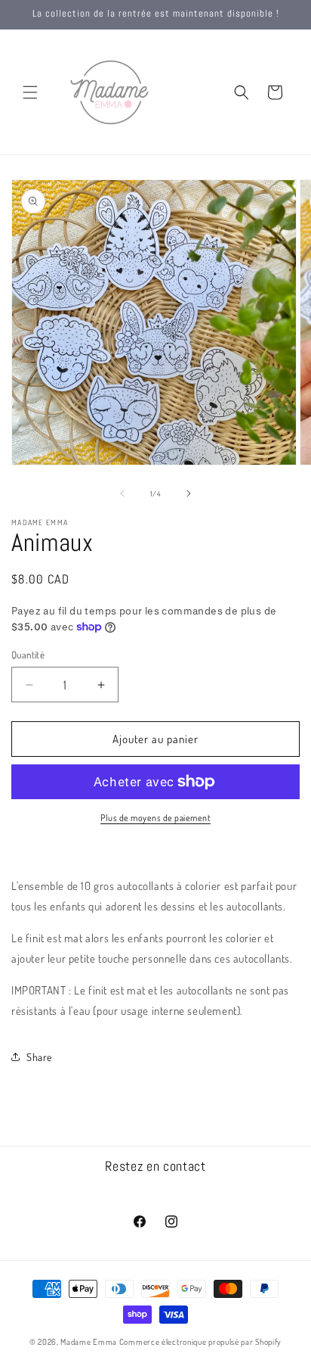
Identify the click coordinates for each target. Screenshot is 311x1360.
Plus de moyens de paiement (155, 817)
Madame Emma (88, 1342)
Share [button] (39, 1056)
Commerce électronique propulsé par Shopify (200, 1342)
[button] (30, 92)
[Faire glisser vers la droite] (188, 493)
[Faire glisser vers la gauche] (122, 493)
